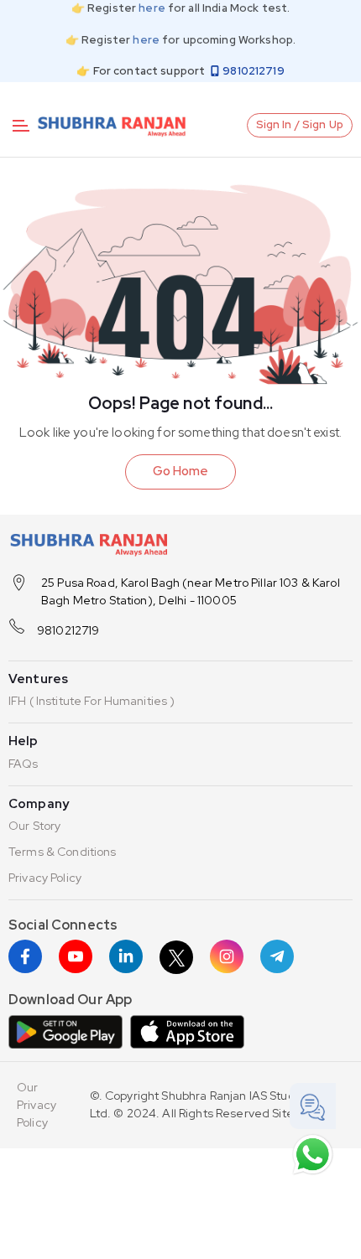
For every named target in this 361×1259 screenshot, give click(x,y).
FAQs (23, 763)
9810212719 (68, 630)
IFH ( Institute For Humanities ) (91, 700)
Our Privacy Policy (36, 1105)
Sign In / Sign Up (299, 124)
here (152, 8)
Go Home (181, 471)
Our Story (34, 825)
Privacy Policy (44, 877)
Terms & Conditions (62, 851)
